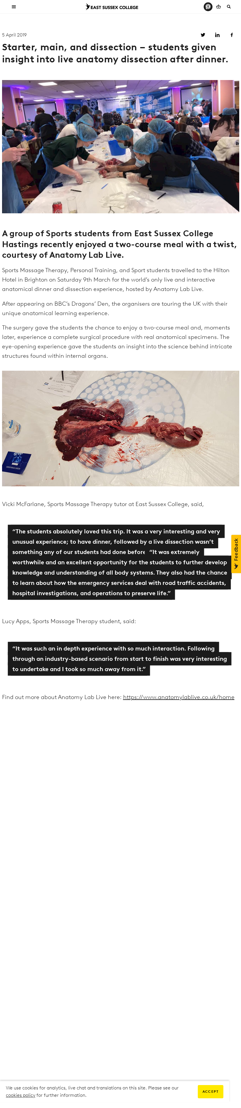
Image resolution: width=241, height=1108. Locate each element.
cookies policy (20, 1095)
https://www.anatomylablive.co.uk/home (179, 697)
